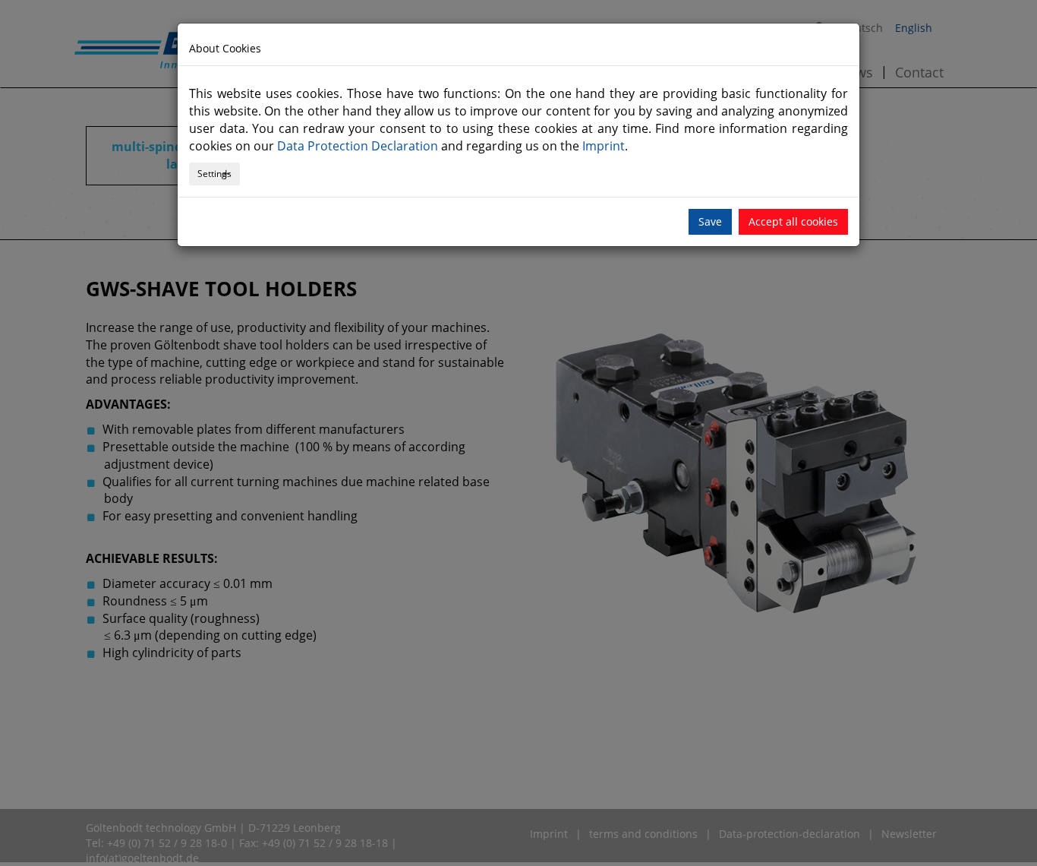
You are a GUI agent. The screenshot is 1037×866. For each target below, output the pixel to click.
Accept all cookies (793, 221)
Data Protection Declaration (357, 145)
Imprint (603, 145)
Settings (214, 173)
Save (710, 221)
